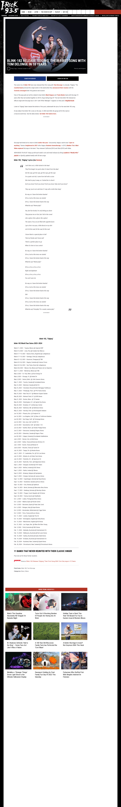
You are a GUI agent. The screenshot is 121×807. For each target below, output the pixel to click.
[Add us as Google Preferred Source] (74, 12)
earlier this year (43, 143)
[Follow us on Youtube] (92, 12)
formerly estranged (20, 90)
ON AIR (29, 12)
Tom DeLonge (58, 85)
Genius (38, 160)
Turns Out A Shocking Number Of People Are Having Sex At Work (46, 615)
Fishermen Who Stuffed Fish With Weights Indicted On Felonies (73, 674)
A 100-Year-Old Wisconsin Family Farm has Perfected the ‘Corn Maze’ (46, 645)
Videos (27, 571)
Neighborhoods (69, 101)
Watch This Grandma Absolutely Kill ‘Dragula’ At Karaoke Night (16, 615)
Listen (36, 12)
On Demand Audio (13, 15)
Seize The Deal (25, 15)
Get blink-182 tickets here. (48, 114)
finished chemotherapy (53, 145)
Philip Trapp (14, 68)
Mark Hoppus (50, 95)
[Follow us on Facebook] (79, 12)
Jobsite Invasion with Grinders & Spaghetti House (85, 15)
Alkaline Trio (70, 145)
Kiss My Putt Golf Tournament (59, 15)
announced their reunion (60, 88)
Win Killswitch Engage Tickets (110, 15)
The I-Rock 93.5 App (46, 12)
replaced (20, 148)
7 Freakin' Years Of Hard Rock (40, 15)
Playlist (57, 12)
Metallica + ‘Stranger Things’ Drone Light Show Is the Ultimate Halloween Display (17, 674)
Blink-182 (24, 568)
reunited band (18, 88)
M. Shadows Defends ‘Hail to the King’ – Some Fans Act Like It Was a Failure (17, 645)
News (22, 571)
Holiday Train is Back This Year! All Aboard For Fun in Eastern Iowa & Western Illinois (74, 615)
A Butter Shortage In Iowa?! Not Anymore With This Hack (73, 644)
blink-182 (27, 85)
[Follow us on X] (88, 12)
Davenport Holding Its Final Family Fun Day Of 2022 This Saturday (45, 674)
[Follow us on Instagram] (83, 12)
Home (23, 12)
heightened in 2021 (31, 145)
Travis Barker (61, 95)
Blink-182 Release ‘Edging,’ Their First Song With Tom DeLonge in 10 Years (51, 561)
